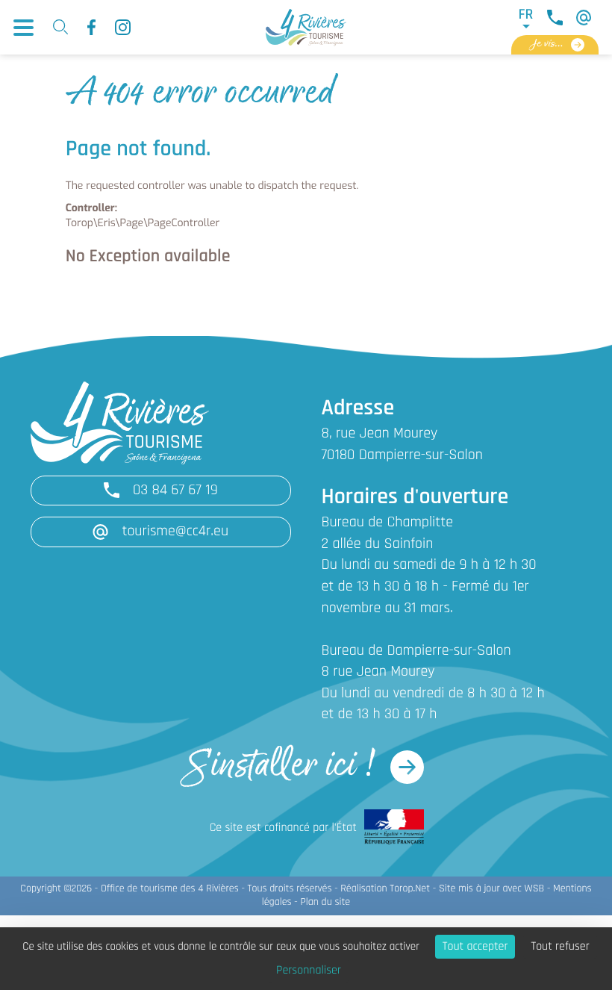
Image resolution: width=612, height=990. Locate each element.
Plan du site (325, 902)
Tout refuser (560, 947)
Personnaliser (308, 971)
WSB (535, 888)
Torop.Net (410, 888)
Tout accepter (475, 947)
